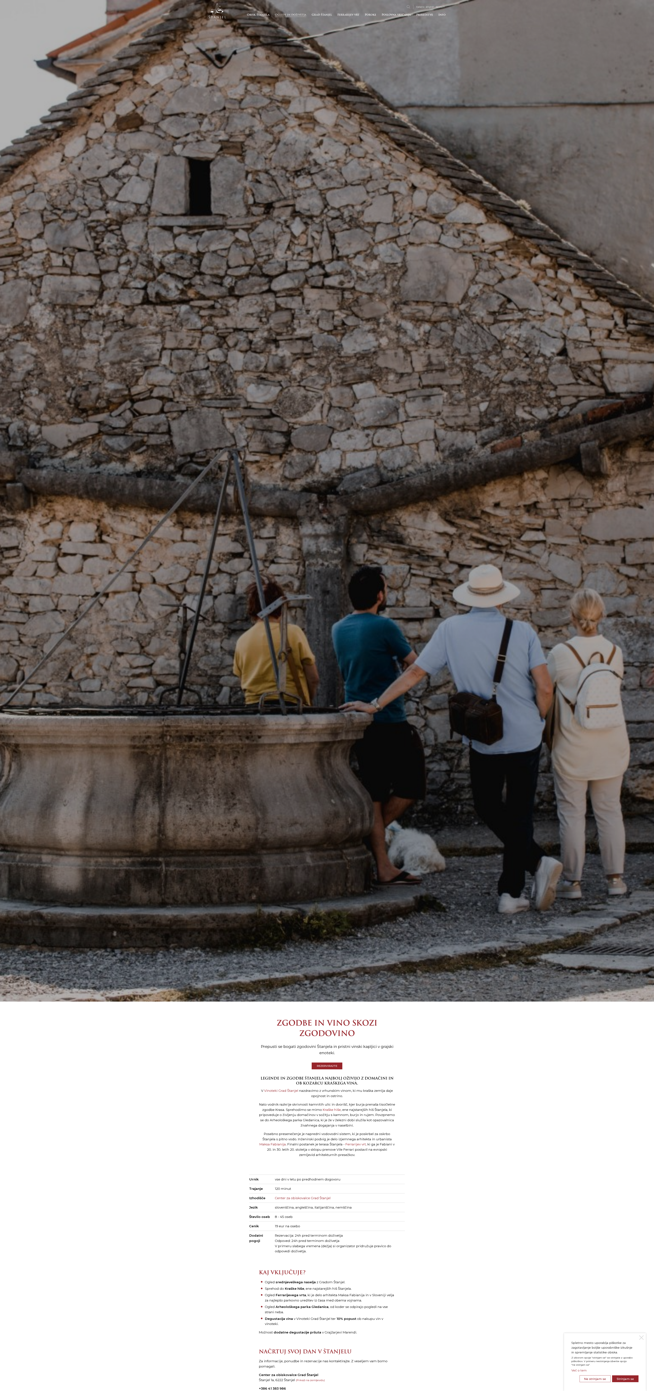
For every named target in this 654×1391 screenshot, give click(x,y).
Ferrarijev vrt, (356, 1144)
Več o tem (579, 1370)
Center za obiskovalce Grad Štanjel (303, 1198)
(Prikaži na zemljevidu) (310, 1380)
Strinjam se (625, 1379)
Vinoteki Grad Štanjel (281, 1091)
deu (440, 6)
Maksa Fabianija (272, 1144)
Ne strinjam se (595, 1379)
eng (430, 6)
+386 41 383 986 (272, 1388)
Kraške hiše (332, 1110)
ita (420, 6)
